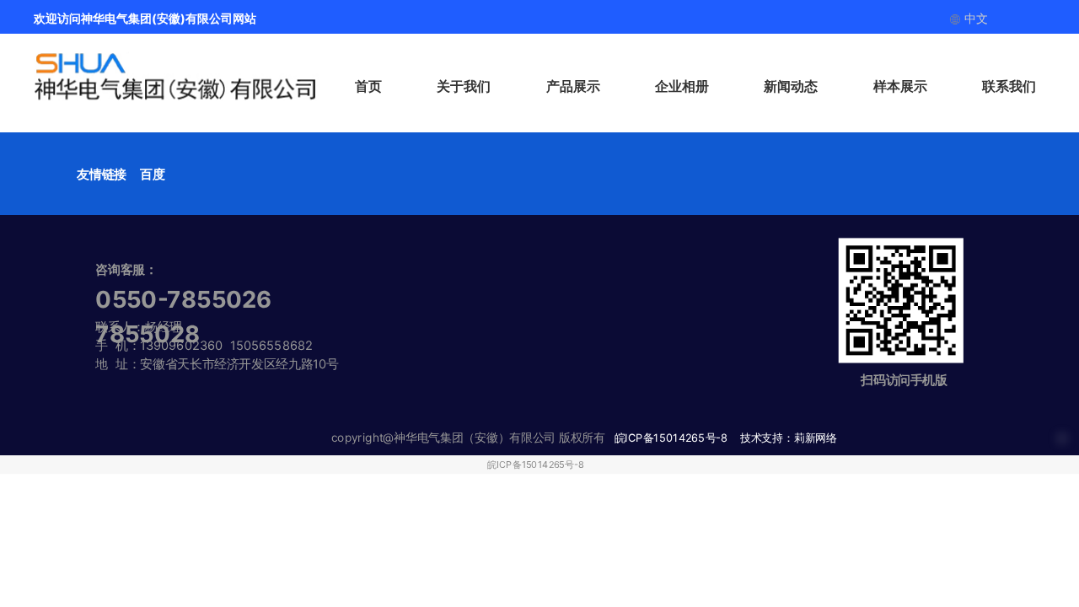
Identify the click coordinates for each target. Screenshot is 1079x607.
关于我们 (464, 86)
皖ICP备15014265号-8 (535, 464)
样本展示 (900, 86)
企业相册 (682, 86)
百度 (152, 173)
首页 (368, 86)
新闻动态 (791, 86)
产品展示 (573, 86)
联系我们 (1009, 86)
